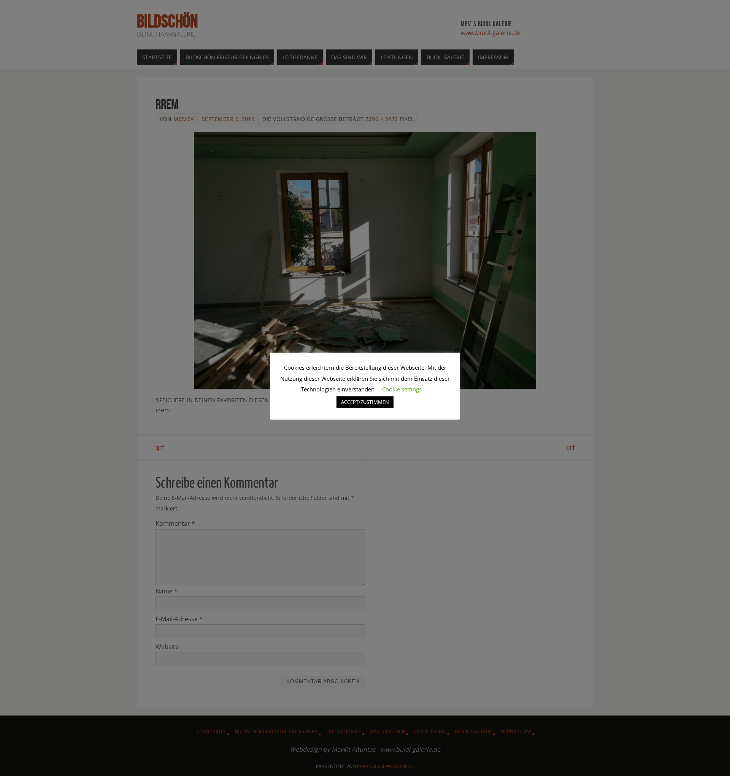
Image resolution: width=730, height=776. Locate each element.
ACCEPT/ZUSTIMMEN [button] (365, 402)
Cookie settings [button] (402, 389)
